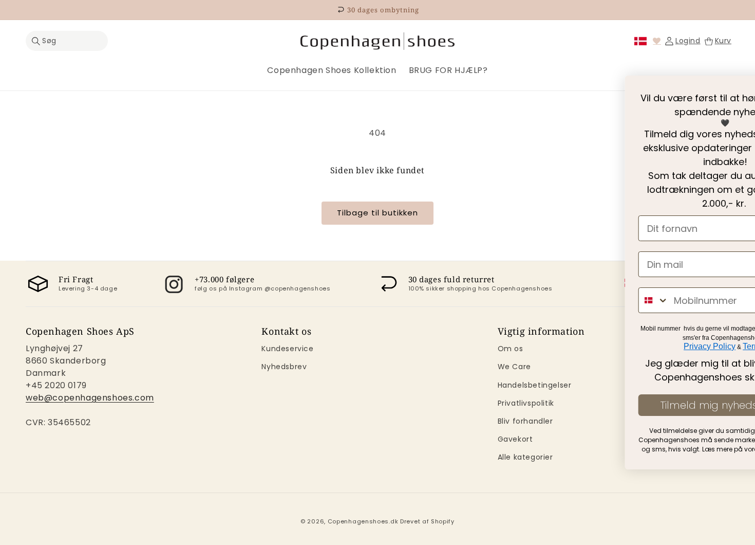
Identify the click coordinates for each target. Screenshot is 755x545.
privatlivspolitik (540, 449)
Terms (508, 346)
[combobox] (408, 300)
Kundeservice (287, 348)
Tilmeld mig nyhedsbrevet (479, 405)
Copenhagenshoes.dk (363, 521)
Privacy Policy (464, 346)
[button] (67, 41)
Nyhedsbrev (284, 366)
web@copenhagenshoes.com (90, 398)
